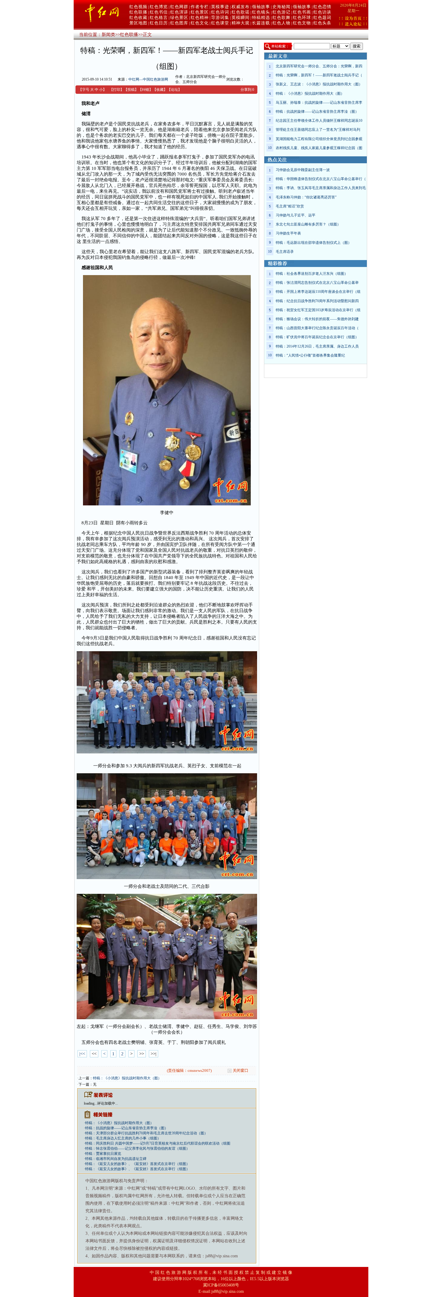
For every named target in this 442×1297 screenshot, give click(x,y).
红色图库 (179, 23)
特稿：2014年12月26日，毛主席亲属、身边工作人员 (317, 346)
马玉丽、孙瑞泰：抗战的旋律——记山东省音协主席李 (319, 102)
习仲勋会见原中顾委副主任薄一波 (303, 170)
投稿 (131, 89)
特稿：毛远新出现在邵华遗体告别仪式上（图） (313, 243)
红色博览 (159, 7)
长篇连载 (261, 23)
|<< (82, 1053)
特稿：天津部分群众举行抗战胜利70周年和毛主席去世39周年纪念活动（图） (146, 1133)
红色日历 (159, 23)
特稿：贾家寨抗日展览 (103, 1153)
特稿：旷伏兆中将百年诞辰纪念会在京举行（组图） (317, 337)
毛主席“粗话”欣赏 (290, 206)
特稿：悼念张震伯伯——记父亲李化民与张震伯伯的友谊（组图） (137, 1148)
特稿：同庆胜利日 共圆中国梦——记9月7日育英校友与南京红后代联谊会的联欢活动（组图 (157, 1143)
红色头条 (322, 23)
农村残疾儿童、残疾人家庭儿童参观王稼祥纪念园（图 (319, 148)
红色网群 (179, 7)
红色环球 (302, 17)
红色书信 (159, 12)
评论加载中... (107, 1103)
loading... (90, 1103)
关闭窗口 (240, 1070)
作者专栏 (200, 7)
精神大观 (241, 23)
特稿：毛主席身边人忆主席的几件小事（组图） (123, 1138)
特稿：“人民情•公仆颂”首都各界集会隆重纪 (310, 355)
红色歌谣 (241, 12)
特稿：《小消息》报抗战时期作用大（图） (127, 1078)
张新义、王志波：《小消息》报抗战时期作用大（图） (319, 84)
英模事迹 (220, 7)
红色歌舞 (281, 17)
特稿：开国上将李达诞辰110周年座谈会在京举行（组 (318, 292)
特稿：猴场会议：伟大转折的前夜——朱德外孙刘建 (317, 319)
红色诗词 (220, 12)
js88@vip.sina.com (227, 1291)
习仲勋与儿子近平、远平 (295, 215)
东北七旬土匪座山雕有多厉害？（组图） (308, 224)
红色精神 (200, 17)
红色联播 (138, 12)
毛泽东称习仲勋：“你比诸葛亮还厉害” (306, 197)
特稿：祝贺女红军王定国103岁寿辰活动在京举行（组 (318, 310)
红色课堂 (220, 23)
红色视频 (138, 7)
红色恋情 (322, 7)
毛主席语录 (285, 252)
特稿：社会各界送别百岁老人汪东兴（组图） (312, 273)
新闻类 (108, 34)
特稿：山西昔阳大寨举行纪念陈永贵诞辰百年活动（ (317, 328)
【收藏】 (160, 89)
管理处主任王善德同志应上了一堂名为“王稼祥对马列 (318, 129)
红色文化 (200, 23)
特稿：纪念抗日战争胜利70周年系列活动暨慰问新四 (317, 301)
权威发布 (241, 7)
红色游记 (281, 12)
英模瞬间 (241, 17)
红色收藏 (138, 17)
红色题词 (322, 17)
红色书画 (302, 12)
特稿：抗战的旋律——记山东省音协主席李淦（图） (126, 1128)
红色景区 (200, 12)
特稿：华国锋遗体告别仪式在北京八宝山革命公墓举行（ (321, 179)
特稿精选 (261, 17)
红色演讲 (179, 12)
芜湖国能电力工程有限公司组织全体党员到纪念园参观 (319, 139)
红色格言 (159, 17)
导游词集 (220, 17)
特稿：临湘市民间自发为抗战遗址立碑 (115, 1159)
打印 (116, 89)
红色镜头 (261, 12)
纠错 (145, 89)
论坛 (174, 89)
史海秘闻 (281, 7)
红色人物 (281, 23)
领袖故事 (261, 7)
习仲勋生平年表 (288, 233)
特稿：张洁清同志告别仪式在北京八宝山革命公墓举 (317, 283)
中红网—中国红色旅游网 (148, 79)
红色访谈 (322, 12)
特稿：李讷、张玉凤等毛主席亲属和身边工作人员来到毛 (321, 188)
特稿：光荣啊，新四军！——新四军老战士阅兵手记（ (319, 75)
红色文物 (302, 23)
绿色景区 (179, 17)
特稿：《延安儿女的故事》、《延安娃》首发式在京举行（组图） (137, 1164)
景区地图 (138, 23)
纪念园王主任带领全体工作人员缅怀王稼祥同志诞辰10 (319, 120)
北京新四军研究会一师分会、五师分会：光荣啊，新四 (319, 66)
